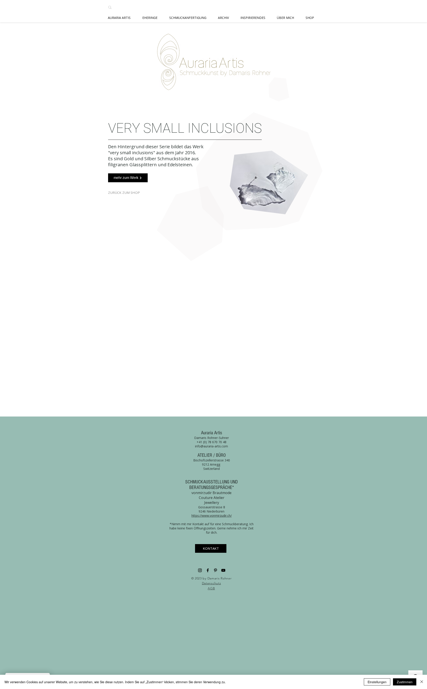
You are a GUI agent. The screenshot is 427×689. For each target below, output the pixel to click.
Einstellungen (377, 682)
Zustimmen (405, 682)
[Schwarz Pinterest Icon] (215, 570)
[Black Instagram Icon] (199, 570)
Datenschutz (211, 583)
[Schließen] (421, 681)
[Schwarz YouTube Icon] (223, 570)
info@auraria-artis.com (211, 446)
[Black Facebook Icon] (207, 570)
